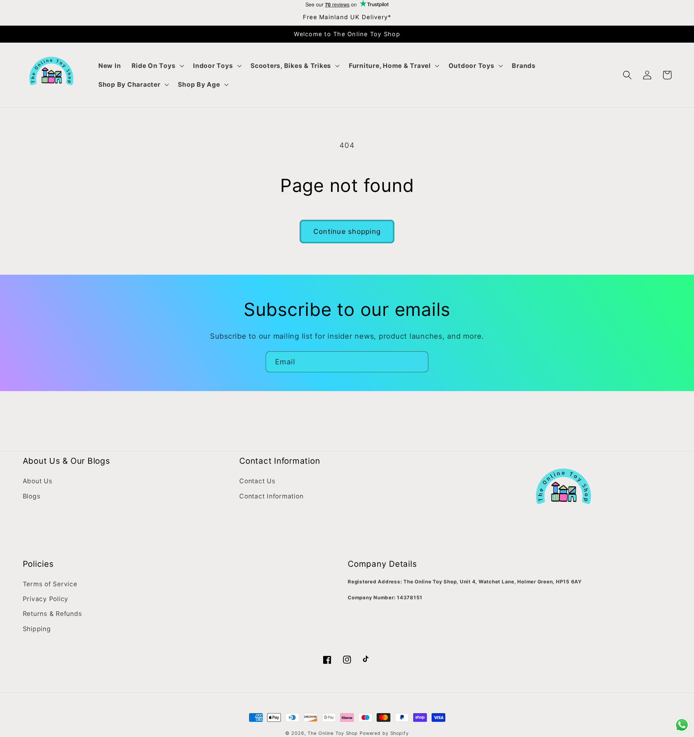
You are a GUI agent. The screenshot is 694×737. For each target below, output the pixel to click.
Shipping (37, 629)
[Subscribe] (418, 361)
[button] (157, 65)
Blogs (31, 496)
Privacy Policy (46, 599)
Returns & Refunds (52, 613)
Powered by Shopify (384, 733)
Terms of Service (50, 584)
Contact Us (257, 481)
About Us (37, 481)
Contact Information (271, 496)
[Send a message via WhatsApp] (681, 724)
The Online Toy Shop (333, 733)
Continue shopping (347, 231)
